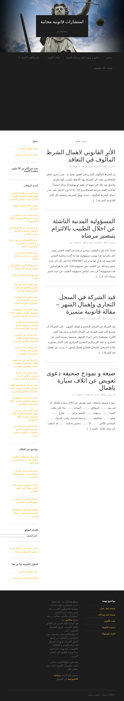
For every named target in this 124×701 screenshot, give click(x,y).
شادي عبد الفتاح (92, 395)
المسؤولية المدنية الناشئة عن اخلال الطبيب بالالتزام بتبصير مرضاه (83, 228)
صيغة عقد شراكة (106, 614)
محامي (109, 57)
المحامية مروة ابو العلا (91, 166)
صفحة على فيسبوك (103, 68)
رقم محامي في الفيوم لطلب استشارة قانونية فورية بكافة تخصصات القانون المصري (23, 388)
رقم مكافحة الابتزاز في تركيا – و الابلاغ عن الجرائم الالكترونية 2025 (24, 243)
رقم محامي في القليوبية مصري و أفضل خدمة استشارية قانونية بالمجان (25, 300)
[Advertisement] (62, 109)
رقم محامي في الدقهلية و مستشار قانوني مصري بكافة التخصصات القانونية (23, 400)
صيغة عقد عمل (107, 608)
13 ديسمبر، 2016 (108, 395)
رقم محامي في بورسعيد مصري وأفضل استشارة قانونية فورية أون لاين (26, 287)
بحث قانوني (109, 621)
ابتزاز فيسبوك (108, 633)
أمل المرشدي (94, 318)
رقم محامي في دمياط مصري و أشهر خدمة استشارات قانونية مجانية (26, 375)
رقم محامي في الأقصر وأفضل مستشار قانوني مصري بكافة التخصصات (26, 325)
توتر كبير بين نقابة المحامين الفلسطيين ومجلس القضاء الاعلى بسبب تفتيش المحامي (23, 196)
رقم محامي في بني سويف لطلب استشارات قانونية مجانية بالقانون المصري (25, 363)
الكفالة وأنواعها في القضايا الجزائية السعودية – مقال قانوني (25, 513)
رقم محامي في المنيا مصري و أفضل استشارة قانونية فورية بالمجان (24, 230)
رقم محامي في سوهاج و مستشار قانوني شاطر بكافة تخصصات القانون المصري (24, 312)
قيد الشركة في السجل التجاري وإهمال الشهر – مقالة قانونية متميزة (85, 304)
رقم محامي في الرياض (26, 154)
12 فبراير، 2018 (108, 166)
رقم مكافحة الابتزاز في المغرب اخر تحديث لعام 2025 (26, 256)
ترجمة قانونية (108, 627)
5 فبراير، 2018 (109, 242)
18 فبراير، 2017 (108, 318)
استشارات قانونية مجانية (62, 21)
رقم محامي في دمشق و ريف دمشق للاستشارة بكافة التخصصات (24, 218)
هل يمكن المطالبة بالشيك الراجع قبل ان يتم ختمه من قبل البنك (24, 459)
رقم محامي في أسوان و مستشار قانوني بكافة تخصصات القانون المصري (25, 337)
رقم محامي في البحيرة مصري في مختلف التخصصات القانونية (26, 350)
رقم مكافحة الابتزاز (30, 57)
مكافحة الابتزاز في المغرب (24, 578)
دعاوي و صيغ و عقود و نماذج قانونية (83, 57)
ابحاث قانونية (53, 57)
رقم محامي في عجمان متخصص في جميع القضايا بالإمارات (25, 473)
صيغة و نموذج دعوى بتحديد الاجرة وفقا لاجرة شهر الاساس (24, 487)
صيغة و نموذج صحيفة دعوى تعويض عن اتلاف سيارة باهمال (81, 380)
